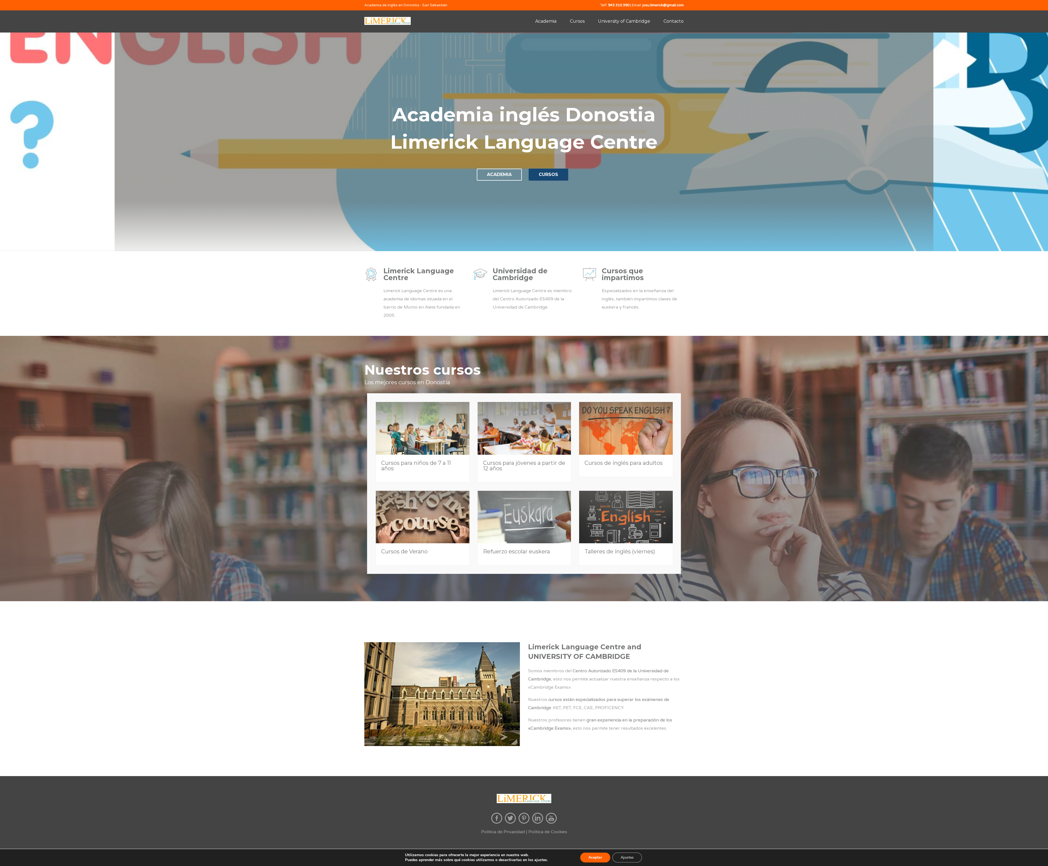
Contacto (673, 21)
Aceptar (595, 857)
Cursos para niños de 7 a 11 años (416, 466)
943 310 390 (618, 5)
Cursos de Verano (404, 551)
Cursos (577, 21)
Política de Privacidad (503, 832)
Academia (545, 21)
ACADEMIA (499, 174)
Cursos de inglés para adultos (624, 463)
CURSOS (548, 174)
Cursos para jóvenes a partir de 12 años (524, 466)
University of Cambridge (624, 21)
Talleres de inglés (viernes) (620, 551)
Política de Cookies (547, 832)
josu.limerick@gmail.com (663, 5)
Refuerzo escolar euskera (516, 551)
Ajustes (627, 857)
